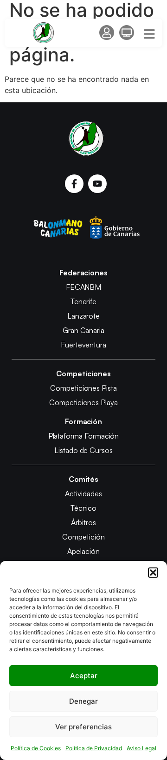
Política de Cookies (36, 748)
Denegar (83, 701)
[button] (153, 572)
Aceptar (83, 675)
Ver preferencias (83, 726)
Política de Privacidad (93, 748)
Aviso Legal (141, 748)
